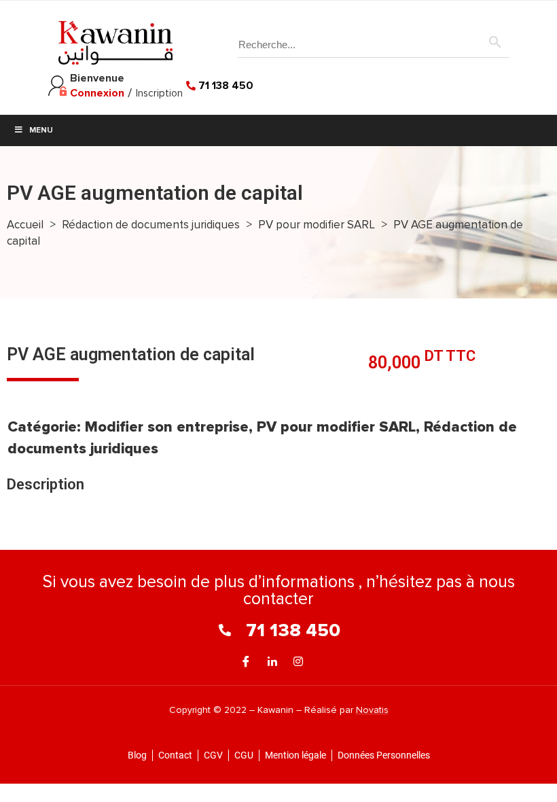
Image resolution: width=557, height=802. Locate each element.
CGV (213, 755)
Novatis (372, 710)
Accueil (25, 224)
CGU (243, 755)
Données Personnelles (384, 755)
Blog (137, 755)
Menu (41, 130)
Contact (175, 755)
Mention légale (295, 755)
